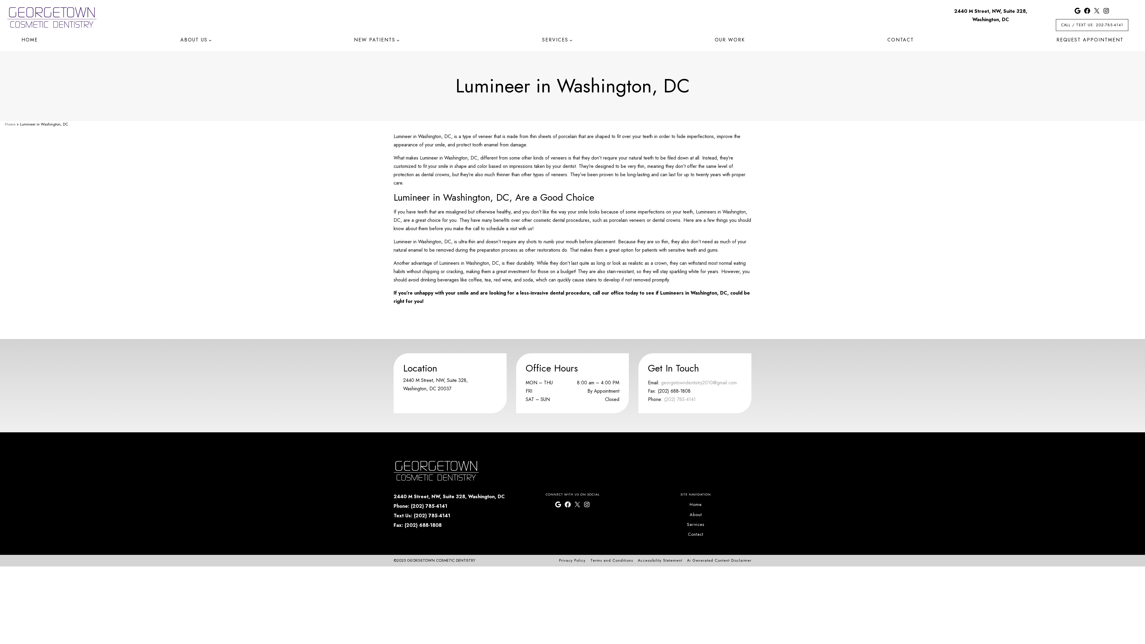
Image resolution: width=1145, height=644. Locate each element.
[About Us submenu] (210, 40)
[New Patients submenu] (398, 40)
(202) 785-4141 (680, 399)
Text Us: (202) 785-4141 (422, 515)
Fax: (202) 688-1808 (418, 525)
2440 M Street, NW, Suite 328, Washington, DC (449, 496)
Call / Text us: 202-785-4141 (1092, 25)
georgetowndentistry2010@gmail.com (699, 382)
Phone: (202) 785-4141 (420, 506)
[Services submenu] (571, 40)
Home (10, 124)
